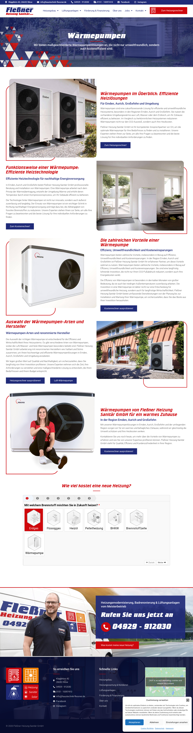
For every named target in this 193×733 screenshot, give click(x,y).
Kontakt (140, 10)
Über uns (117, 10)
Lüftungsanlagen (70, 10)
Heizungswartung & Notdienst (113, 685)
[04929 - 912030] (106, 627)
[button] (187, 700)
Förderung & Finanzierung (96, 10)
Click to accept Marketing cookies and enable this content (165, 682)
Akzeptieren (134, 722)
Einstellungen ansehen (177, 722)
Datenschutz (159, 728)
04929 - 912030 (141, 626)
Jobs (127, 10)
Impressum (170, 728)
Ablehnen (154, 722)
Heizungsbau (49, 10)
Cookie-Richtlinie (147, 728)
